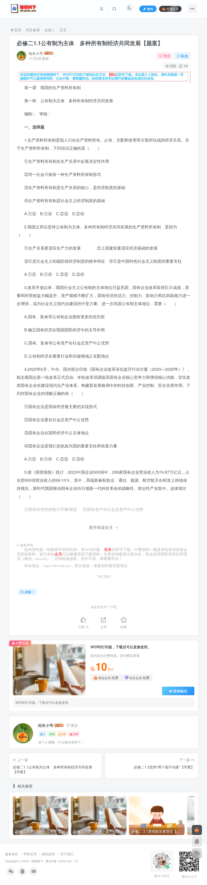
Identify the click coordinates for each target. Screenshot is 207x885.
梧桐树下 (37, 861)
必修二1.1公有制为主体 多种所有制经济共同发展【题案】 (90, 43)
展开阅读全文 (101, 527)
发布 (150, 9)
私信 (184, 55)
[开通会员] (197, 830)
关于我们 (66, 853)
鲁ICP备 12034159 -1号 (62, 861)
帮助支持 (30, 853)
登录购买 (180, 690)
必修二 (49, 29)
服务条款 (11, 853)
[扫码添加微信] (197, 853)
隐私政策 (48, 853)
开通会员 (172, 9)
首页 (17, 29)
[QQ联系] (197, 842)
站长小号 (36, 53)
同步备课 (33, 29)
